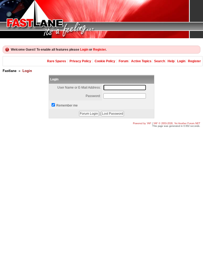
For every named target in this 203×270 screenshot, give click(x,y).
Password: (93, 96)
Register (99, 49)
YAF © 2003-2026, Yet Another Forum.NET (176, 123)
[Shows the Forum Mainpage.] (101, 19)
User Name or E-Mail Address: (79, 87)
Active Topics (141, 61)
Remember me (67, 105)
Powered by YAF (142, 123)
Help (171, 61)
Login (84, 49)
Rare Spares (56, 61)
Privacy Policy (80, 61)
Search (159, 61)
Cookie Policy (105, 61)
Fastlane (9, 71)
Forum (123, 61)
